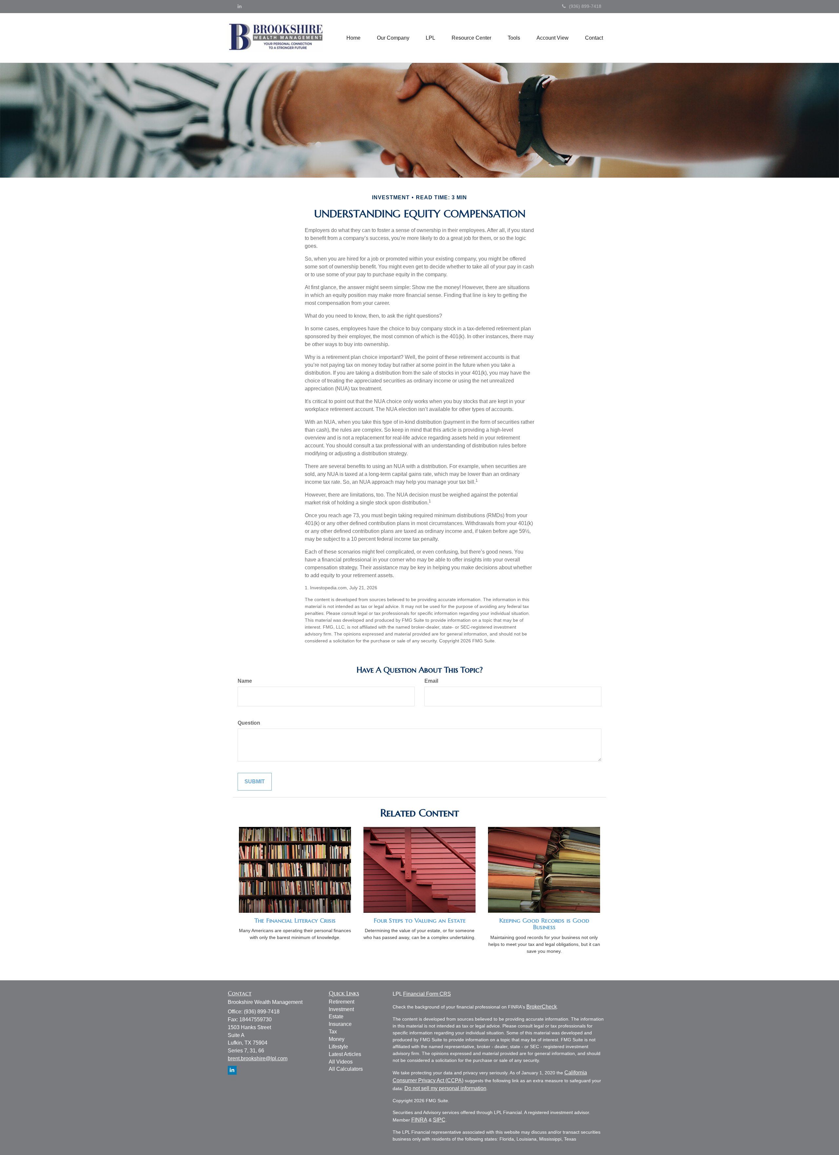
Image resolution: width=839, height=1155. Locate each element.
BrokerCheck (541, 1006)
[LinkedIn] (240, 6)
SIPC (439, 1120)
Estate (336, 1016)
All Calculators (346, 1069)
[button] (393, 38)
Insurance (340, 1024)
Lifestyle (338, 1046)
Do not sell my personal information (445, 1088)
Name (245, 681)
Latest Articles (345, 1054)
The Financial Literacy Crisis (295, 920)
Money (336, 1039)
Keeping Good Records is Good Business (544, 924)
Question (249, 723)
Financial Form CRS (427, 994)
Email (431, 681)
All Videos (341, 1062)
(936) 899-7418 (585, 6)
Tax (333, 1031)
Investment (341, 1009)
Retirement (341, 1002)
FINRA (419, 1120)
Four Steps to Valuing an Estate (420, 920)
